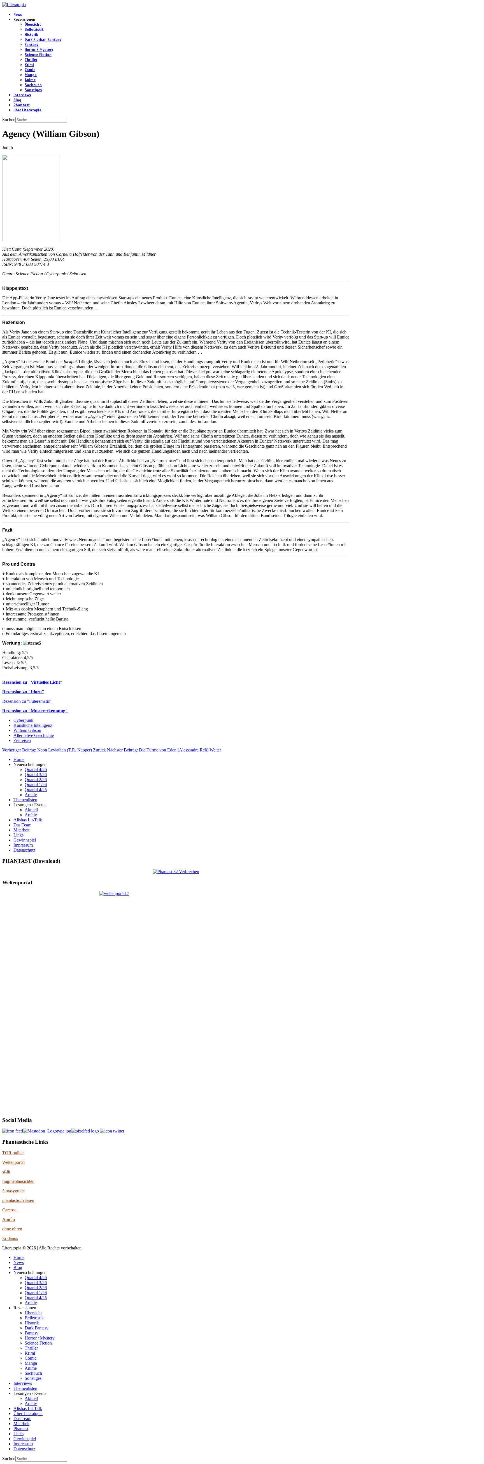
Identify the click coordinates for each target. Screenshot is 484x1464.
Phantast (21, 105)
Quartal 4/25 (36, 789)
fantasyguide (13, 1190)
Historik (31, 34)
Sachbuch (33, 85)
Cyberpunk (23, 720)
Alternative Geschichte (33, 735)
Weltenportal (13, 1162)
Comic (30, 70)
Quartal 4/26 (36, 769)
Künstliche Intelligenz (32, 725)
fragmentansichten (18, 1181)
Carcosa (10, 1209)
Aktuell (31, 809)
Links (18, 835)
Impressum (23, 845)
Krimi (29, 65)
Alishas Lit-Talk (27, 819)
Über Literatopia (27, 110)
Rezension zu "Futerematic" (27, 701)
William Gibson (27, 730)
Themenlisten (25, 799)
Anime (30, 80)
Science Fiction (38, 55)
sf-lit (6, 1171)
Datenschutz (24, 850)
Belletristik (34, 29)
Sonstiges (33, 90)
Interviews (22, 95)
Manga (31, 75)
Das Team (22, 825)
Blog (17, 100)
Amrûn (8, 1219)
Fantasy (31, 45)
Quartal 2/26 (36, 779)
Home (18, 759)
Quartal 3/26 (36, 774)
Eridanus (10, 1238)
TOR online (13, 1152)
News (17, 14)
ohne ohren (12, 1228)
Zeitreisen (22, 740)
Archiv (31, 794)
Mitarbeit (21, 830)
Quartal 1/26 (36, 784)
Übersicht (33, 24)
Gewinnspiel (24, 840)
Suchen (8, 119)
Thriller (31, 60)
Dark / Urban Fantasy (43, 39)
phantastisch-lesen (18, 1200)
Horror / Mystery (39, 50)
